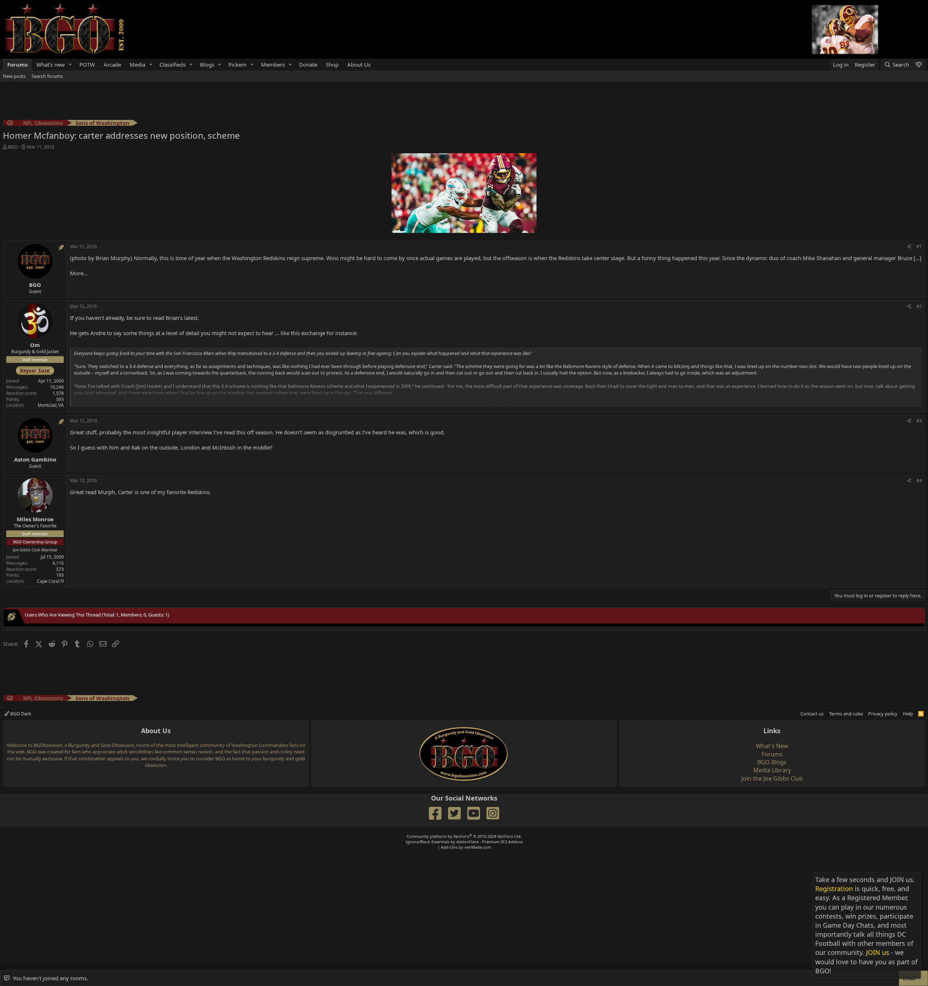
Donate (308, 64)
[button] (70, 65)
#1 (919, 246)
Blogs (207, 64)
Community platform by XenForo (464, 836)
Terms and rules (846, 713)
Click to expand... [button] (496, 400)
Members (273, 64)
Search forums (47, 76)
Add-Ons (449, 847)
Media (137, 64)
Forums (17, 64)
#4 (919, 480)
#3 (919, 421)
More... (79, 273)
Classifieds (173, 64)
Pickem (237, 64)
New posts (14, 76)
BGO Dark (20, 713)
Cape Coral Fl (50, 581)
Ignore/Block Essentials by (464, 841)
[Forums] (10, 124)
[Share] (909, 247)
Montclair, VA (51, 405)
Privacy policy (883, 713)
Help (908, 713)
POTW (87, 64)
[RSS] (921, 714)
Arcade (112, 64)
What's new (50, 64)
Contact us (812, 713)
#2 (919, 306)
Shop (332, 64)
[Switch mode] (918, 65)
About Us (358, 64)
